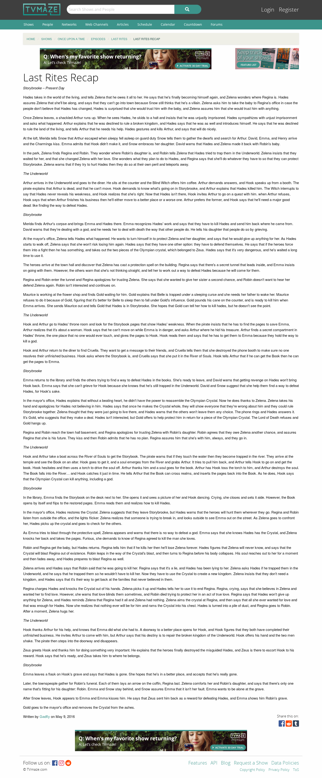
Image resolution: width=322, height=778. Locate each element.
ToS (296, 770)
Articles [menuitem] (123, 24)
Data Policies (285, 763)
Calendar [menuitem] (168, 24)
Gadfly (45, 716)
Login (267, 10)
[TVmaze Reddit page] (68, 763)
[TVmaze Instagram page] (61, 763)
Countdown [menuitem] (193, 24)
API (214, 763)
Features (197, 763)
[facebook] (282, 724)
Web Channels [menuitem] (96, 24)
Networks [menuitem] (69, 24)
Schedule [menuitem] (144, 24)
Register (289, 10)
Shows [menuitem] (29, 24)
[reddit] (289, 724)
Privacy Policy (278, 770)
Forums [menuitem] (217, 24)
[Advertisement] (125, 58)
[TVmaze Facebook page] (55, 763)
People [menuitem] (47, 24)
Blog (225, 763)
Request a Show (251, 763)
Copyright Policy (252, 770)
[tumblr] (296, 724)
